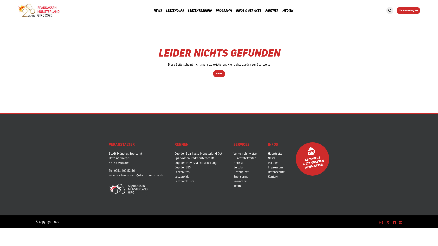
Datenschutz (276, 172)
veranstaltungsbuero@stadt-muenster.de (136, 175)
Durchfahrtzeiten (245, 158)
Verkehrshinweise (245, 153)
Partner (273, 163)
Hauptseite (275, 153)
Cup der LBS (183, 167)
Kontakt (273, 176)
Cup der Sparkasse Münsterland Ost (198, 153)
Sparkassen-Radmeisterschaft (194, 158)
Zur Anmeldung (406, 11)
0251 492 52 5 (123, 170)
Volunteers (241, 181)
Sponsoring (241, 176)
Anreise (238, 163)
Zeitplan (239, 167)
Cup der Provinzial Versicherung (195, 163)
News (271, 158)
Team (237, 186)
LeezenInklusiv (184, 181)
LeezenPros (182, 172)
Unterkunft (241, 172)
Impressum (275, 167)
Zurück (219, 74)
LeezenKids (182, 176)
